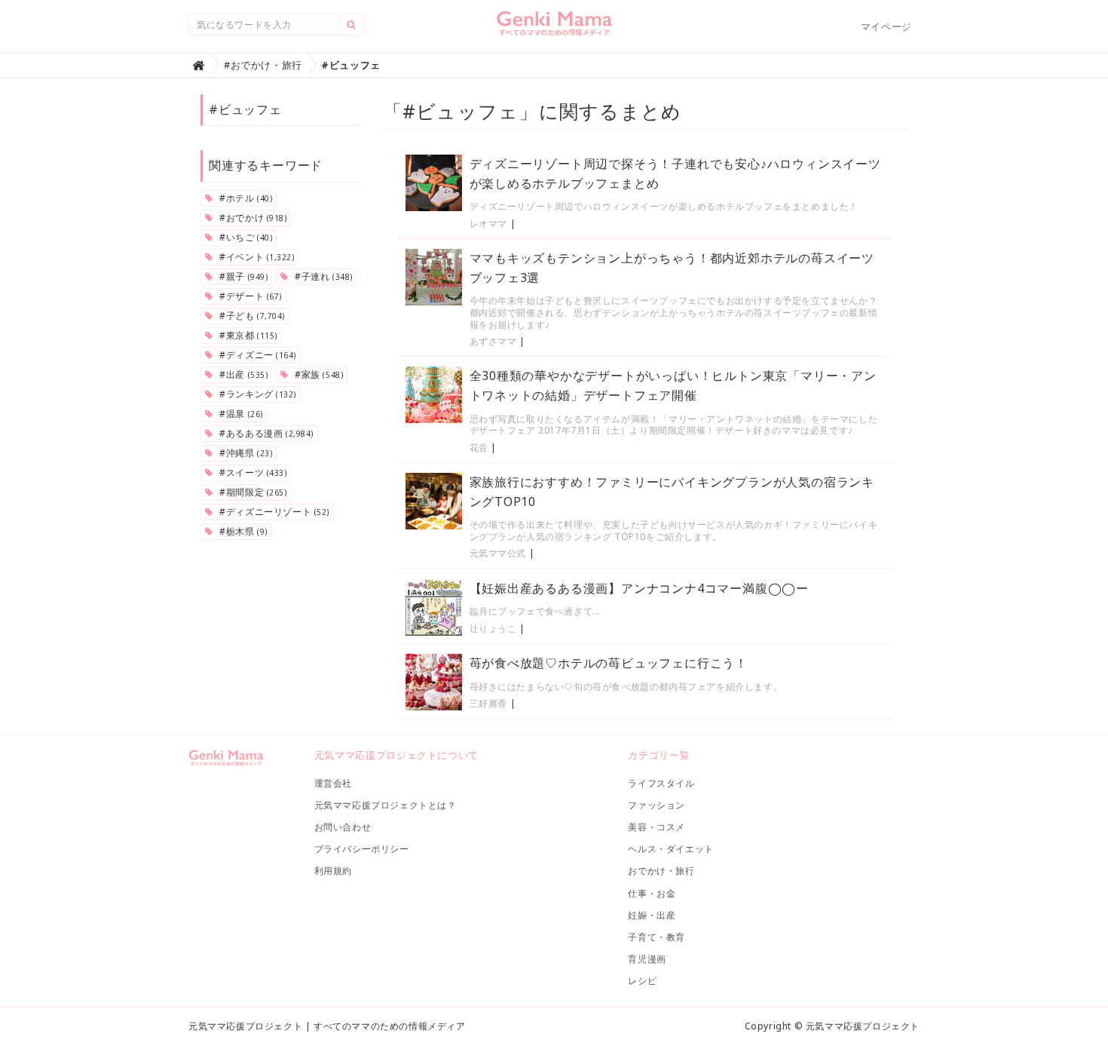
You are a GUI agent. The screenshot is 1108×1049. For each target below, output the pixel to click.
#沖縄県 (245, 452)
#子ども (251, 315)
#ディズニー (256, 354)
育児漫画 (647, 958)
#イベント (256, 256)
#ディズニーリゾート (273, 511)
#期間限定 (252, 492)
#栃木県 (242, 531)
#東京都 (247, 335)
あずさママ (493, 341)
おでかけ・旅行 (661, 870)
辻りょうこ (493, 628)
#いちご (245, 237)
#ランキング (256, 394)
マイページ (886, 26)
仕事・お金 (651, 893)
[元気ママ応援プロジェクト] (554, 29)
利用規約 (333, 870)
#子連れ (322, 276)
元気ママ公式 (498, 553)
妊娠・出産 (651, 915)
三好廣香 (488, 703)
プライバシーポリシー (361, 848)
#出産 (242, 374)
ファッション (656, 805)
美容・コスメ (656, 826)
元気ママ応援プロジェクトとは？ (385, 805)
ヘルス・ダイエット (670, 848)
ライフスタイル (661, 783)
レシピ (642, 980)
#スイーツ (252, 472)
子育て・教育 (656, 937)
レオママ (488, 223)
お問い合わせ (343, 826)
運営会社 (333, 783)
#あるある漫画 (265, 433)
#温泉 (240, 413)
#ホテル (245, 198)
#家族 (317, 374)
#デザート (249, 296)
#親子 (242, 276)
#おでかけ (252, 217)
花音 (479, 447)
